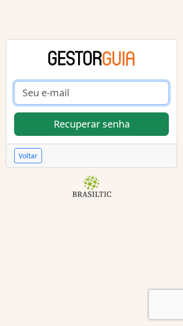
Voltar (28, 155)
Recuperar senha (92, 123)
